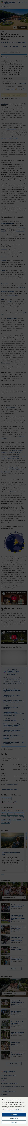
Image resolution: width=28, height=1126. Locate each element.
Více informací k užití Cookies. (14, 1109)
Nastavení (14, 1122)
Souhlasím (14, 1114)
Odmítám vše (14, 1118)
